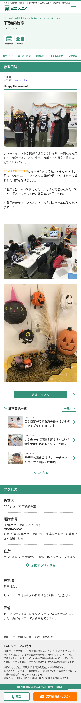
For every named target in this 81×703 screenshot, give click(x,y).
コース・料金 (24, 56)
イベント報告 (21, 80)
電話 (19, 696)
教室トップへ (40, 394)
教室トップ (8, 56)
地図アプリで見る (43, 565)
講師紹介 (40, 56)
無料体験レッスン (58, 696)
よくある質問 (56, 56)
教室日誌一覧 (24, 637)
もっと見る (40, 472)
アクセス (73, 56)
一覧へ (68, 408)
